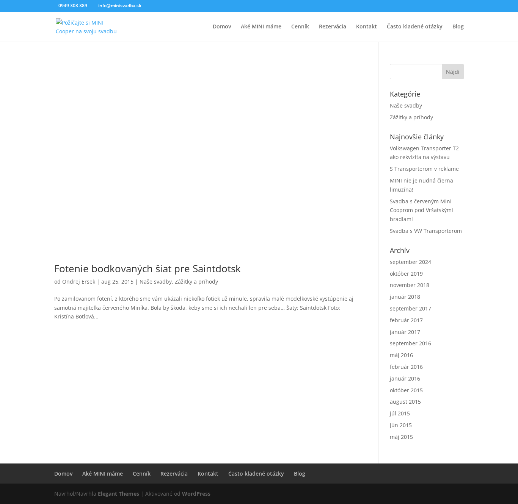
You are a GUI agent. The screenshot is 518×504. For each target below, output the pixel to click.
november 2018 (409, 285)
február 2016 (406, 366)
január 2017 (405, 331)
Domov (222, 27)
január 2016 (405, 378)
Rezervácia (332, 27)
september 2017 (410, 308)
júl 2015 (400, 413)
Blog (458, 27)
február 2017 (406, 320)
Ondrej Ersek (78, 281)
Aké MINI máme (261, 27)
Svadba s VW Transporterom (426, 230)
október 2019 (406, 273)
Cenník (300, 27)
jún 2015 (401, 425)
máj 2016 (401, 355)
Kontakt (366, 27)
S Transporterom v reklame (424, 168)
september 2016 (410, 343)
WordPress (196, 493)
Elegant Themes (118, 493)
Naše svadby (156, 281)
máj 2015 (401, 436)
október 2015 (406, 390)
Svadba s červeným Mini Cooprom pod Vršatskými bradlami (421, 210)
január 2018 (405, 296)
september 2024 (410, 261)
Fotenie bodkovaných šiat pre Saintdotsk (147, 268)
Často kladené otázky (415, 27)
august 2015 (405, 401)
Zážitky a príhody (196, 281)
